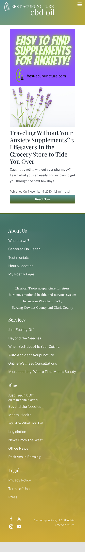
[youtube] (19, 527)
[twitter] (19, 519)
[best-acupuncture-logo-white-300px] (28, 2)
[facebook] (11, 519)
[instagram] (11, 527)
